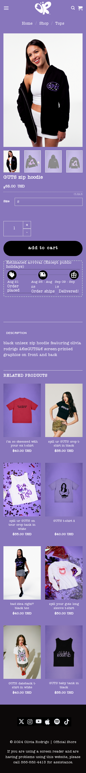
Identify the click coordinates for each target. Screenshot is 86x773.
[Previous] (11, 90)
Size (6, 201)
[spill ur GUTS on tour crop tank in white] (22, 489)
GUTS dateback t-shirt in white (22, 685)
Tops (59, 24)
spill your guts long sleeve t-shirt (64, 606)
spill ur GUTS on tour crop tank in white (22, 525)
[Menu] (6, 8)
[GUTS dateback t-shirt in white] (22, 652)
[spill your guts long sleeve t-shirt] (64, 573)
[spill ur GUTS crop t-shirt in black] (64, 410)
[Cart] (80, 8)
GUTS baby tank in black (64, 685)
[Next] (75, 90)
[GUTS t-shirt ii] (64, 489)
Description (16, 333)
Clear (78, 194)
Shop (44, 24)
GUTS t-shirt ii (64, 521)
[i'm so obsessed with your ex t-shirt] (22, 410)
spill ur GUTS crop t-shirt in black (64, 444)
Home (27, 24)
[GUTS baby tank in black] (64, 652)
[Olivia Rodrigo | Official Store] (43, 8)
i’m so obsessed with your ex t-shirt (22, 444)
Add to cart (43, 248)
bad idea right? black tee (22, 606)
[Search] (73, 7)
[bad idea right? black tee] (22, 573)
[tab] (43, 333)
